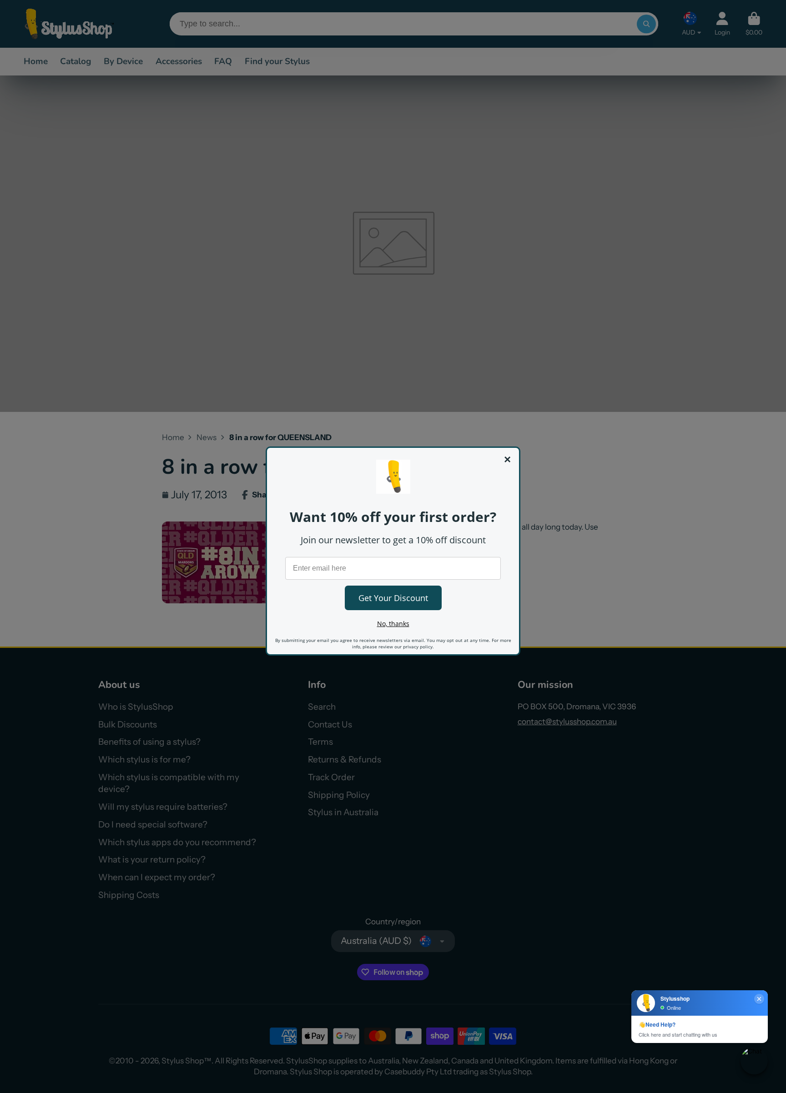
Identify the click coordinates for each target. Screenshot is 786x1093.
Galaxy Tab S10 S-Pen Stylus (106, 1043)
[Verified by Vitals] (108, 1055)
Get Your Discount (393, 597)
